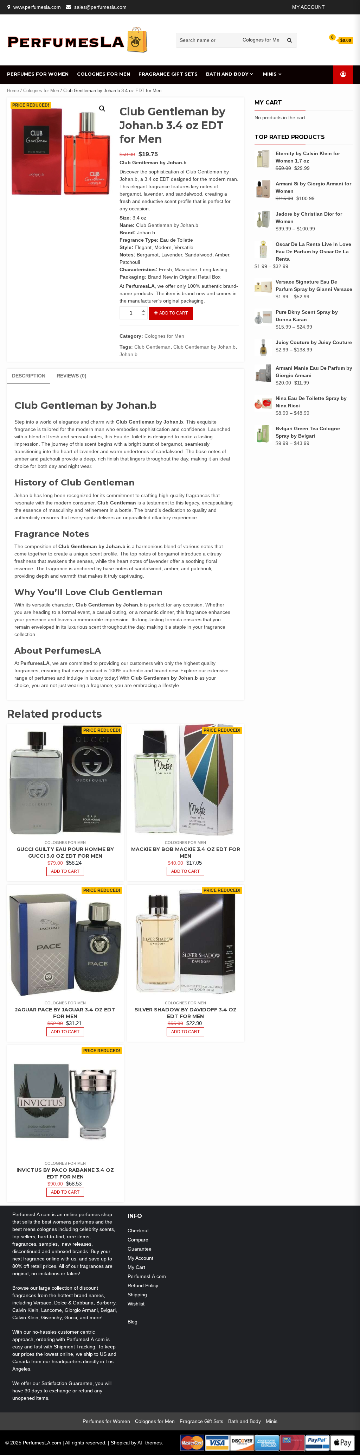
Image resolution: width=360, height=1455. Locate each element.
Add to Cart (173, 313)
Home (13, 90)
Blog (132, 1321)
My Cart (136, 1267)
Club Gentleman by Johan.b (204, 347)
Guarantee (140, 1249)
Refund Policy (143, 1285)
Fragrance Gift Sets (168, 74)
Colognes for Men (103, 74)
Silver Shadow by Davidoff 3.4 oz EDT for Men (186, 1012)
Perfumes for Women (38, 74)
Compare (138, 1240)
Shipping (137, 1294)
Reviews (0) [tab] (71, 376)
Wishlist (136, 1304)
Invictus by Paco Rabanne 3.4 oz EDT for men (65, 1173)
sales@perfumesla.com (100, 7)
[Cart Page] (327, 40)
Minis (270, 74)
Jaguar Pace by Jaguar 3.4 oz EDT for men (65, 1012)
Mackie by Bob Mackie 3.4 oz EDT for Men (185, 852)
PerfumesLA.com (147, 1276)
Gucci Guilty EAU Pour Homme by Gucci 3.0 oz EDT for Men (65, 852)
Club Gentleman (152, 347)
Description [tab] (28, 376)
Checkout (138, 1230)
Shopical (120, 1443)
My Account (308, 7)
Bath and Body (227, 74)
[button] (102, 108)
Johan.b (128, 354)
